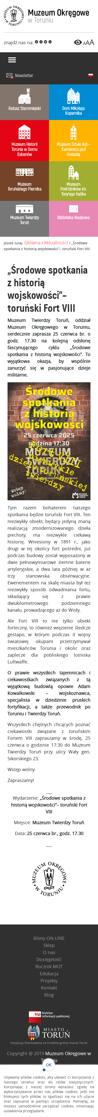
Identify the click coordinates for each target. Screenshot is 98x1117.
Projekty (49, 981)
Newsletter (24, 76)
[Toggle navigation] (12, 59)
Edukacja (49, 973)
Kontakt (49, 988)
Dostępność (49, 959)
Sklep (49, 945)
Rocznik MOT (49, 966)
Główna (32, 243)
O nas (49, 952)
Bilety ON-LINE (49, 938)
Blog (49, 995)
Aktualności (56, 243)
